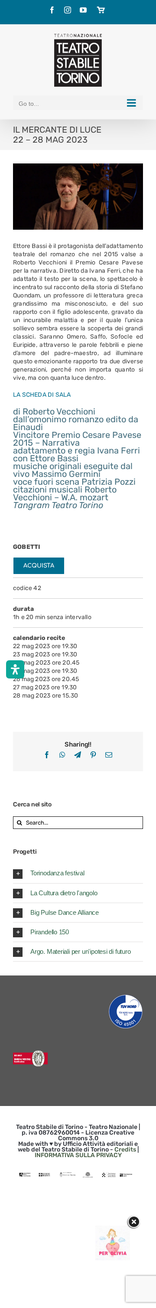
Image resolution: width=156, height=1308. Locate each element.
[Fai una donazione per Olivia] (112, 1229)
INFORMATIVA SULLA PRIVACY (78, 1155)
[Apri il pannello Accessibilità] (15, 669)
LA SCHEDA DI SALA (42, 394)
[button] (78, 873)
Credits (125, 1149)
